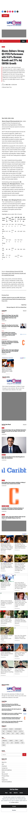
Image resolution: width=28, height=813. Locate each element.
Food (3, 731)
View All (24, 310)
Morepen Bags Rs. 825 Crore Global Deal (16, 307)
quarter (11, 285)
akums (9, 278)
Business (20, 278)
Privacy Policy (5, 776)
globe (21, 740)
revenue (19, 285)
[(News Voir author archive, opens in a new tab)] (3, 85)
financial (4, 282)
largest (19, 282)
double (17, 280)
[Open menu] (2, 41)
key (16, 282)
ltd (2, 284)
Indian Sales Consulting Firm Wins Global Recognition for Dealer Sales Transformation (10, 325)
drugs (21, 280)
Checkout (4, 766)
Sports (8, 733)
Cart (3, 764)
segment (4, 287)
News (3, 733)
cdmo (3, 280)
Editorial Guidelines (7, 770)
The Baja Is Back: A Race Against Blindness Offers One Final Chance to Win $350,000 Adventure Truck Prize (10, 351)
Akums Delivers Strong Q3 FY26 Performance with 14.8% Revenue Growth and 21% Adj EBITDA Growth (14, 273)
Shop (3, 778)
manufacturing (7, 284)
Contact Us (4, 768)
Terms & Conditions (7, 781)
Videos (22, 733)
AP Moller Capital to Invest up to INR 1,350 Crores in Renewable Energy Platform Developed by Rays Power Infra (14, 299)
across (6, 278)
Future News (9, 731)
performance (21, 284)
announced (14, 278)
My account (5, 774)
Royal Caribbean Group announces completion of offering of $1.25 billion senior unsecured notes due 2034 (9, 334)
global (16, 740)
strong (17, 287)
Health (3, 46)
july (7, 742)
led (22, 282)
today (22, 742)
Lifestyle (3, 339)
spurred (13, 287)
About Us (4, 762)
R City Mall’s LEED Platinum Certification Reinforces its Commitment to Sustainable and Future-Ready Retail (10, 342)
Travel (6, 339)
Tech (2, 313)
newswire (17, 742)
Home (3, 772)
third (20, 287)
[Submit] (24, 754)
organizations (14, 284)
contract (7, 280)
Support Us (4, 779)
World (3, 745)
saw (23, 285)
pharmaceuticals (5, 285)
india (14, 282)
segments (8, 287)
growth (10, 282)
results (15, 285)
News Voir (8, 84)
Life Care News (14, 789)
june (12, 742)
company (11, 740)
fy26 (7, 282)
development (12, 280)
